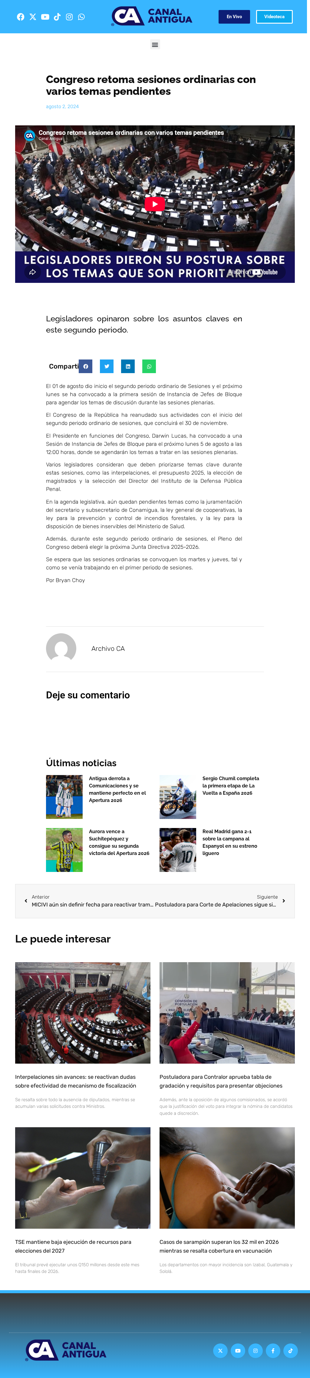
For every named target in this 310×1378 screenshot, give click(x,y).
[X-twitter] (33, 17)
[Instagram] (69, 17)
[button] (155, 44)
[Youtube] (45, 17)
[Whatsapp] (81, 17)
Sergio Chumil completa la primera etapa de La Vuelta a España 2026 (231, 786)
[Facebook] (21, 17)
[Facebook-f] (273, 1350)
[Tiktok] (57, 17)
